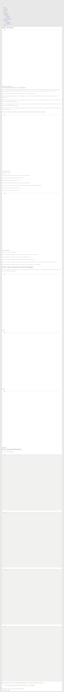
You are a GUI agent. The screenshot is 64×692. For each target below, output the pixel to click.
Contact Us (6, 20)
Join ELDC (6, 8)
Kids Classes (6, 13)
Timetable (5, 10)
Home (5, 7)
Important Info (8, 23)
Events (5, 11)
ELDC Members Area (7, 19)
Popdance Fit (8, 17)
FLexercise (8, 16)
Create (9, 690)
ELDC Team (8, 22)
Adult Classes (6, 14)
